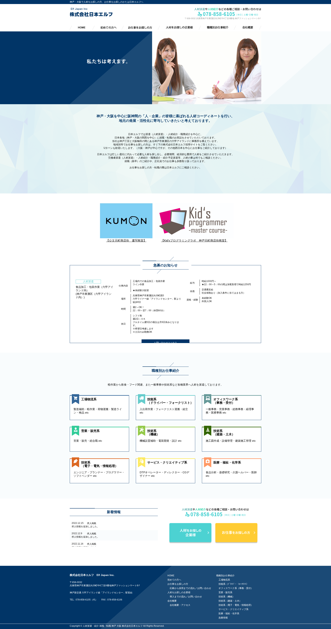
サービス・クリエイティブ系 (233, 609)
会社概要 (172, 601)
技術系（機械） (227, 596)
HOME (170, 575)
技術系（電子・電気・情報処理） (236, 605)
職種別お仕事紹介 (225, 575)
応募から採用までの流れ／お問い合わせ (190, 588)
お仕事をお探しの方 (177, 584)
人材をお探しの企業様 (178, 592)
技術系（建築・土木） (230, 601)
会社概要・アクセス (180, 605)
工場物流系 (224, 579)
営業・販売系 (225, 592)
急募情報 (223, 617)
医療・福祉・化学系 (229, 613)
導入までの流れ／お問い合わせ (186, 596)
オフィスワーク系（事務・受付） (236, 588)
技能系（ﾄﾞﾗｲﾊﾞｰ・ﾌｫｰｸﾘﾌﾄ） (233, 584)
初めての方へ (174, 579)
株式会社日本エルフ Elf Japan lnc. (92, 575)
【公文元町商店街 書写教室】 (126, 240)
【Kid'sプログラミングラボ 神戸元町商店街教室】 (194, 240)
